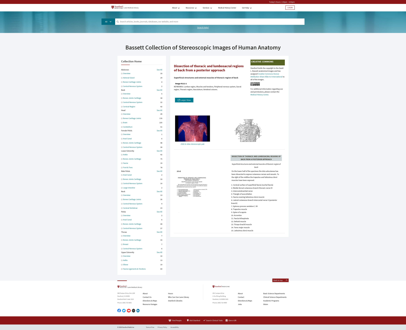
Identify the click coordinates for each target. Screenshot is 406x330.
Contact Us (147, 297)
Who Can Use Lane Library (178, 297)
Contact (241, 297)
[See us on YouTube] (129, 310)
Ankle (142, 154)
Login (290, 7)
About (174, 8)
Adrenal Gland (142, 78)
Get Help (245, 8)
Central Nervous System (142, 86)
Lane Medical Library (131, 8)
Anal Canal (142, 138)
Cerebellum (142, 127)
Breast (142, 244)
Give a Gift (232, 320)
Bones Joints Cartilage (142, 98)
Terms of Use (150, 327)
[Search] (118, 22)
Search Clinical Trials (214, 320)
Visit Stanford (194, 320)
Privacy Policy (162, 327)
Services (206, 8)
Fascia (142, 163)
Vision (265, 304)
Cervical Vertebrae (142, 208)
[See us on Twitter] (124, 310)
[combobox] (209, 21)
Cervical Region (142, 106)
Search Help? (203, 27)
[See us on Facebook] (119, 311)
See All (159, 69)
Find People (177, 320)
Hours (170, 293)
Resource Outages (150, 304)
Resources (190, 8)
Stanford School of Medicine (233, 287)
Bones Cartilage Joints (142, 82)
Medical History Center (227, 8)
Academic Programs (271, 300)
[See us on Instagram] (133, 310)
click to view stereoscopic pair (192, 144)
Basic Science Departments (274, 293)
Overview (142, 73)
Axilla (142, 260)
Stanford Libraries (175, 300)
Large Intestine (142, 188)
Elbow (142, 264)
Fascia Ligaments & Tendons (142, 269)
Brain (142, 122)
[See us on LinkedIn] (138, 310)
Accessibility (175, 327)
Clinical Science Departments (275, 297)
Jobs (240, 304)
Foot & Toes (142, 167)
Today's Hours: (275, 2)
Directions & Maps (150, 300)
